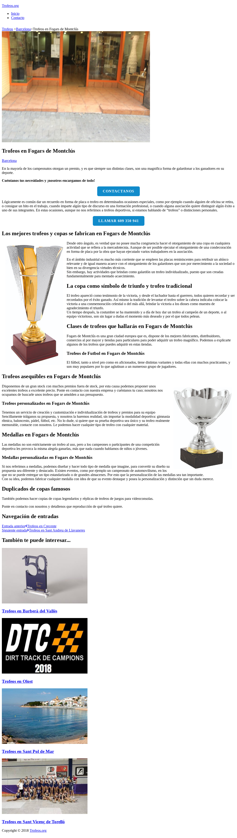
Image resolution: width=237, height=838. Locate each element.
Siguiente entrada (43, 530)
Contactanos (118, 191)
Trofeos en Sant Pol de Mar (28, 751)
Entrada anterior (29, 526)
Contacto (17, 18)
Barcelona (23, 29)
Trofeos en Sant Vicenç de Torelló (33, 821)
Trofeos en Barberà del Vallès (29, 611)
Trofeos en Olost (17, 681)
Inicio (15, 13)
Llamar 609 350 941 (118, 221)
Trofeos (7, 29)
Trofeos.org (10, 6)
